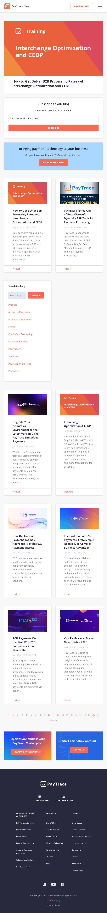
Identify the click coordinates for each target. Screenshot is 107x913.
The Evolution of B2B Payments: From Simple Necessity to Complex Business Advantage (79, 541)
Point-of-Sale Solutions (25, 843)
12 (58, 714)
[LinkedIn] (44, 884)
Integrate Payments (79, 843)
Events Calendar (78, 830)
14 (67, 714)
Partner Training (52, 850)
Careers (75, 857)
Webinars (13, 356)
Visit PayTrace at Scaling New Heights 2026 (79, 640)
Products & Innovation (20, 319)
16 (76, 714)
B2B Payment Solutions (25, 823)
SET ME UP (79, 749)
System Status (77, 870)
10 (49, 714)
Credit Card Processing (20, 334)
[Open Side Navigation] (100, 6)
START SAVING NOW (53, 162)
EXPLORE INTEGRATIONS (28, 751)
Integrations (14, 348)
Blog (48, 863)
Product (16, 269)
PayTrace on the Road (19, 363)
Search (36, 295)
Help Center (76, 863)
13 (62, 714)
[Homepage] (62, 884)
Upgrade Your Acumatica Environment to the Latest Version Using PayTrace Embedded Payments (26, 431)
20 (93, 714)
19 (89, 714)
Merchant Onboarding (54, 843)
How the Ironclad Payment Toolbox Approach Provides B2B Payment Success (27, 541)
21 (98, 714)
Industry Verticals (52, 830)
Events (11, 326)
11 (53, 714)
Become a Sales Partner (81, 836)
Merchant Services (23, 830)
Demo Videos (51, 823)
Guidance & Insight (18, 341)
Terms (57, 905)
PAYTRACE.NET (81, 6)
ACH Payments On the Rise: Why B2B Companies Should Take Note (24, 644)
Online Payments (22, 836)
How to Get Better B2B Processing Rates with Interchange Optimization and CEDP (49, 83)
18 (84, 714)
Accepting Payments (19, 312)
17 (80, 714)
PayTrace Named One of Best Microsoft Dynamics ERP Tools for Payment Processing (79, 216)
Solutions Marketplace (25, 860)
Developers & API (23, 867)
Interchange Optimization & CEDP (77, 424)
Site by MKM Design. (53, 900)
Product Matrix (52, 836)
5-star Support (77, 823)
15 (71, 714)
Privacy (50, 905)
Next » (53, 720)
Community (76, 850)
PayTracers (14, 371)
